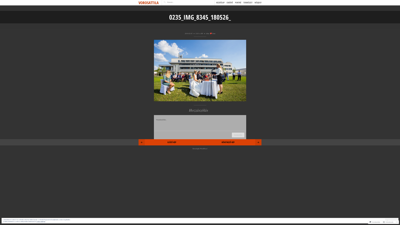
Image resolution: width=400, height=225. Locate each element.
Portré (238, 2)
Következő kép (228, 142)
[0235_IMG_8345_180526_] (200, 100)
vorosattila (149, 2)
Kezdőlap (220, 2)
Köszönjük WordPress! (200, 149)
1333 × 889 (199, 33)
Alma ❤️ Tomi (210, 33)
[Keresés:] (175, 2)
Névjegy (258, 2)
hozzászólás (238, 135)
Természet (247, 2)
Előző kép (172, 142)
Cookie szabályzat (40, 221)
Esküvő (230, 2)
